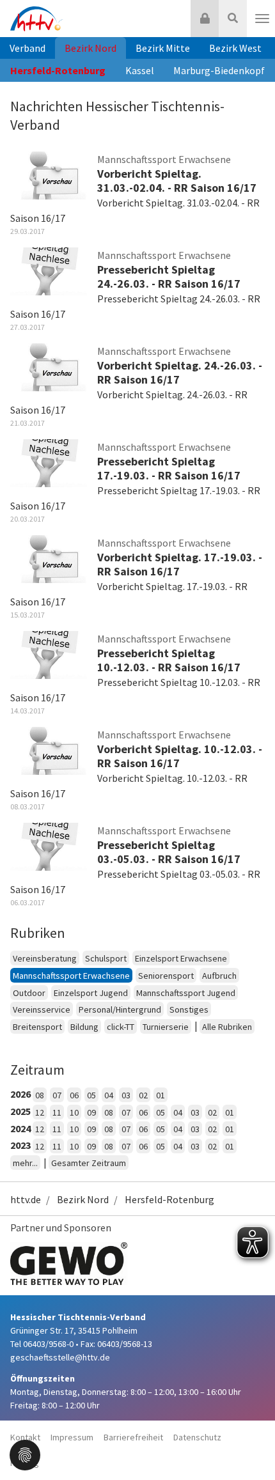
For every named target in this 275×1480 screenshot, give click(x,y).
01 (160, 1095)
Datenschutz (197, 1437)
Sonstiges (188, 1009)
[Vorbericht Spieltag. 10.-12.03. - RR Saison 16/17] (48, 750)
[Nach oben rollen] (249, 1444)
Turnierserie (166, 1026)
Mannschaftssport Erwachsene (71, 975)
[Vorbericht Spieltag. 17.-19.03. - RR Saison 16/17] (48, 558)
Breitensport (37, 1026)
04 (108, 1095)
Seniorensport (166, 975)
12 (39, 1112)
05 (91, 1095)
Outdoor (29, 993)
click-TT (120, 1026)
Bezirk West (235, 48)
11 (56, 1112)
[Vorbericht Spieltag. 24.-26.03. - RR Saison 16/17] (48, 366)
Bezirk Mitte (163, 48)
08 (39, 1095)
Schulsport (106, 958)
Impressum (72, 1437)
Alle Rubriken (227, 1026)
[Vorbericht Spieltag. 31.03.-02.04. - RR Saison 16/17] (48, 174)
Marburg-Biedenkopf (219, 70)
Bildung (84, 1026)
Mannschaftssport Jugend (185, 993)
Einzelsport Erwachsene (181, 958)
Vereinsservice (41, 1009)
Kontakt (25, 1437)
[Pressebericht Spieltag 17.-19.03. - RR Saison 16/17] (48, 462)
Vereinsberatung (45, 958)
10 (74, 1112)
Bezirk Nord (90, 48)
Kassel (139, 70)
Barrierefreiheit (133, 1437)
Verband (27, 48)
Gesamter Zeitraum (88, 1163)
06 (74, 1095)
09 (91, 1112)
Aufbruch (219, 975)
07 (56, 1095)
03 (126, 1095)
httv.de (25, 1199)
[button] (25, 1453)
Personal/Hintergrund (120, 1009)
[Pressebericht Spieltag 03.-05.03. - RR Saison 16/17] (48, 845)
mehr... (25, 1163)
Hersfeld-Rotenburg (58, 70)
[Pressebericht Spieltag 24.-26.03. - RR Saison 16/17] (48, 270)
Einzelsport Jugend (91, 993)
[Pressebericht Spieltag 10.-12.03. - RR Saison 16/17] (48, 654)
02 (143, 1095)
